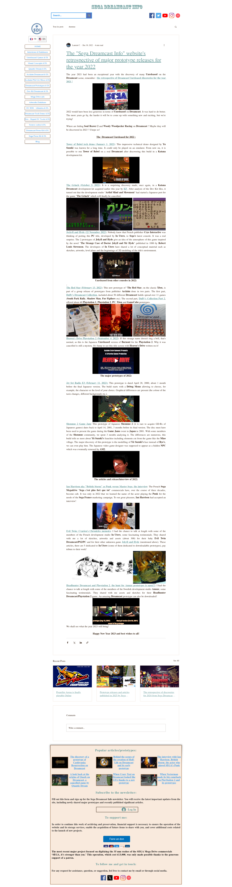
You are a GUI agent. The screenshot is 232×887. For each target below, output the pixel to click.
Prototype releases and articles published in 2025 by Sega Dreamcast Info (114, 694)
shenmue (72, 26)
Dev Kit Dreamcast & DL (37, 91)
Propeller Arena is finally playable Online (68, 694)
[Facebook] (152, 15)
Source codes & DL (37, 125)
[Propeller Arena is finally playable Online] (72, 676)
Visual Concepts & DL (37, 63)
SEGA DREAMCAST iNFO (117, 7)
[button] (175, 27)
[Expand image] (82, 214)
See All (176, 660)
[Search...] (89, 15)
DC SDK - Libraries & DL (37, 108)
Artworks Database (37, 102)
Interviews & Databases (37, 52)
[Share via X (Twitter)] (74, 642)
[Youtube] (165, 15)
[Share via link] (87, 642)
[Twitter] (158, 15)
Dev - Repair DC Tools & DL (37, 119)
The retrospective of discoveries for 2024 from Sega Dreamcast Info (158, 694)
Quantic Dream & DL (37, 69)
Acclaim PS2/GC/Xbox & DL (37, 80)
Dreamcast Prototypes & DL (38, 85)
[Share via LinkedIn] (80, 642)
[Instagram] (171, 15)
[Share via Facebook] (67, 642)
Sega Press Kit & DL (37, 136)
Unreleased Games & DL (37, 57)
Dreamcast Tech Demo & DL (37, 113)
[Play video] (116, 96)
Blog (37, 141)
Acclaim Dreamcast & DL (38, 74)
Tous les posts (58, 26)
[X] (110, 878)
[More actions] (164, 45)
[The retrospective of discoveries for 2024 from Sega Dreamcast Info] (159, 676)
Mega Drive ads (37, 97)
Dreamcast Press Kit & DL (37, 130)
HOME (38, 46)
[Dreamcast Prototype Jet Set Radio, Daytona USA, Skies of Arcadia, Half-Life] (116, 676)
